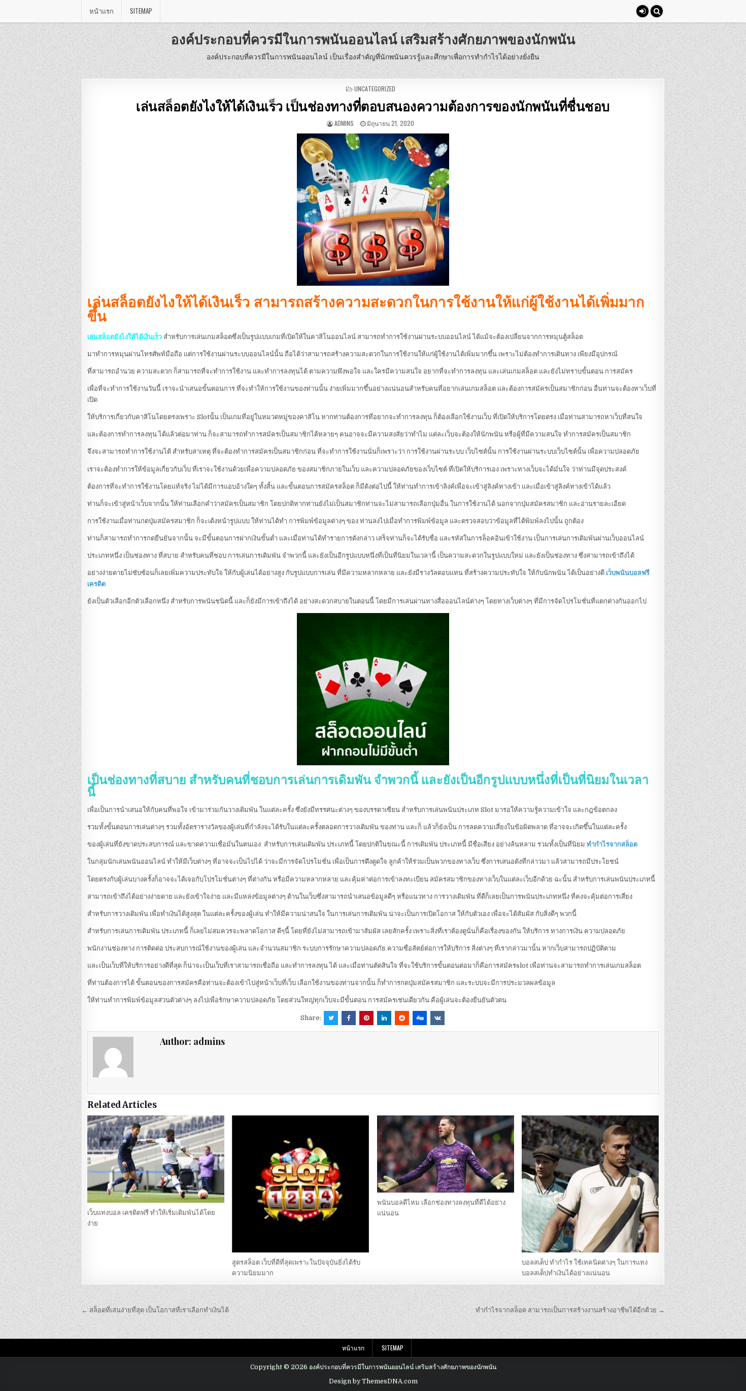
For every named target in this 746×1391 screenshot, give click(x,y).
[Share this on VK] (437, 1018)
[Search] (657, 11)
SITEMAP (141, 11)
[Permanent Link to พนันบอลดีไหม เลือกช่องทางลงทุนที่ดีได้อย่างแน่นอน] (445, 1154)
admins (344, 123)
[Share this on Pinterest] (366, 1018)
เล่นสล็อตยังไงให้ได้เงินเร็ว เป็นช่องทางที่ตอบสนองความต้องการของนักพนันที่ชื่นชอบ (373, 106)
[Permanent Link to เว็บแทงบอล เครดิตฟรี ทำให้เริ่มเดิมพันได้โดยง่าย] (155, 1159)
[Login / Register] (642, 11)
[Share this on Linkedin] (384, 1018)
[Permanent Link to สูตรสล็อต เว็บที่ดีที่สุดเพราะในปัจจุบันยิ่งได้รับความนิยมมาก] (300, 1183)
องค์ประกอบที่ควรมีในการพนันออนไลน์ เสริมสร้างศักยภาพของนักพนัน (373, 39)
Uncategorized (374, 88)
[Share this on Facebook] (349, 1018)
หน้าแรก (101, 11)
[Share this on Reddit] (402, 1018)
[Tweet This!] (331, 1018)
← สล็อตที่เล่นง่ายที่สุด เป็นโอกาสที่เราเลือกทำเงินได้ (155, 1310)
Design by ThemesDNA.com (373, 1381)
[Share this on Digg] (420, 1018)
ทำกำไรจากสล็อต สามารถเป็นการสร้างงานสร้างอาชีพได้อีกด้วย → (570, 1310)
